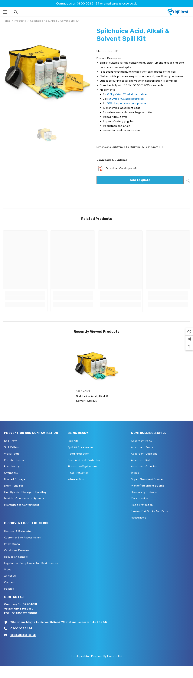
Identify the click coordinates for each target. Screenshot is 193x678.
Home (6, 20)
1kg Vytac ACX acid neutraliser (125, 98)
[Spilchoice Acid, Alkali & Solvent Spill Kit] (96, 365)
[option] (96, 3)
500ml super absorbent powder (126, 103)
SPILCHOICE (83, 391)
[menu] (5, 12)
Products (20, 20)
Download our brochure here (96, 3)
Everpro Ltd (114, 656)
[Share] (187, 180)
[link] (25, 297)
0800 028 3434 (21, 628)
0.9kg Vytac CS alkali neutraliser (127, 94)
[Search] (16, 12)
